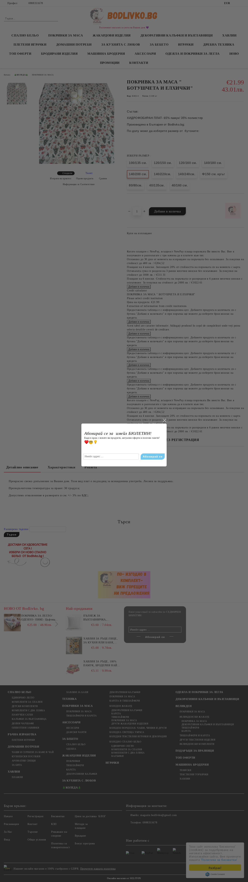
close (164, 420)
